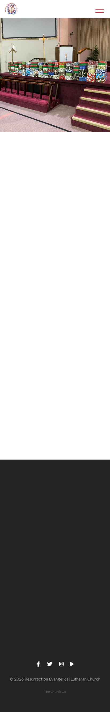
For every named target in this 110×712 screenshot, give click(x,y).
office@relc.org (52, 366)
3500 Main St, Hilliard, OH (55, 610)
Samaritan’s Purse (64, 157)
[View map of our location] (55, 579)
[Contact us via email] (55, 489)
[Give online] (55, 625)
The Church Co (55, 692)
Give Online (55, 655)
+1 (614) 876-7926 (55, 564)
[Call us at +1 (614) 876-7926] (55, 534)
